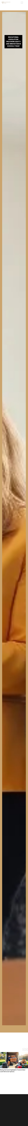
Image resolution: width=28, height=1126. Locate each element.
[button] (22, 2)
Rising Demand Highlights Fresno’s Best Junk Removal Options (12, 1070)
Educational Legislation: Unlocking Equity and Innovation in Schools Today (13, 41)
